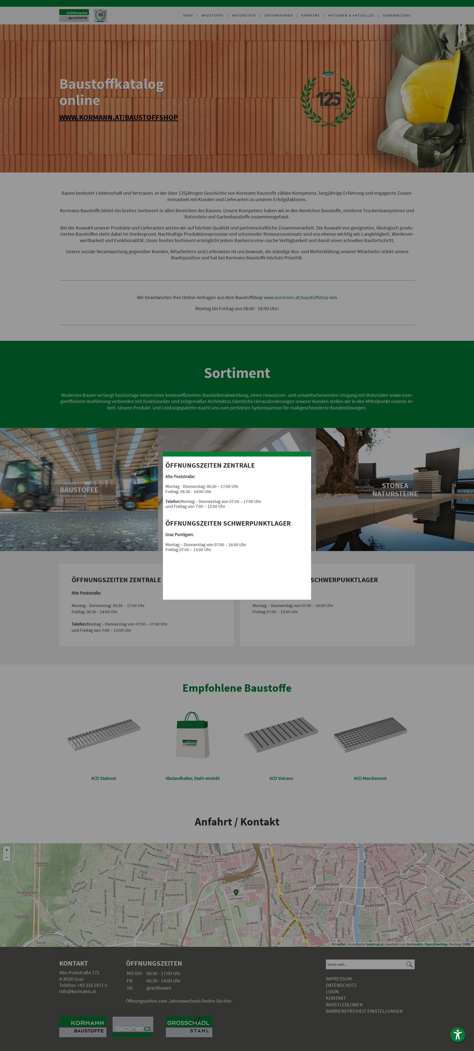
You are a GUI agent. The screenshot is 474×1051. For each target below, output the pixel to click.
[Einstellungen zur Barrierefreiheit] (457, 1034)
